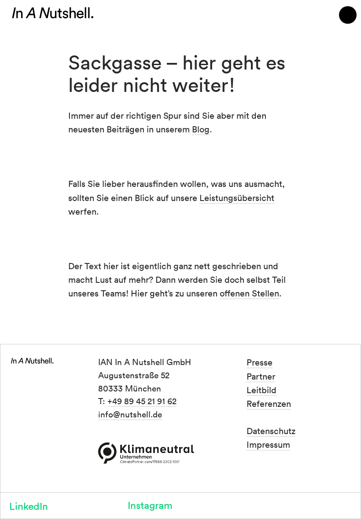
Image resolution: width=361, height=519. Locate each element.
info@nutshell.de (130, 414)
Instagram (150, 504)
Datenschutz (271, 430)
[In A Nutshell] (53, 13)
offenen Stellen (249, 293)
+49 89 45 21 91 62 (142, 400)
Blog (201, 129)
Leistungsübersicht (236, 197)
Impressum (268, 444)
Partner (261, 376)
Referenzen (269, 403)
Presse (260, 362)
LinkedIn (28, 505)
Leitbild (261, 389)
